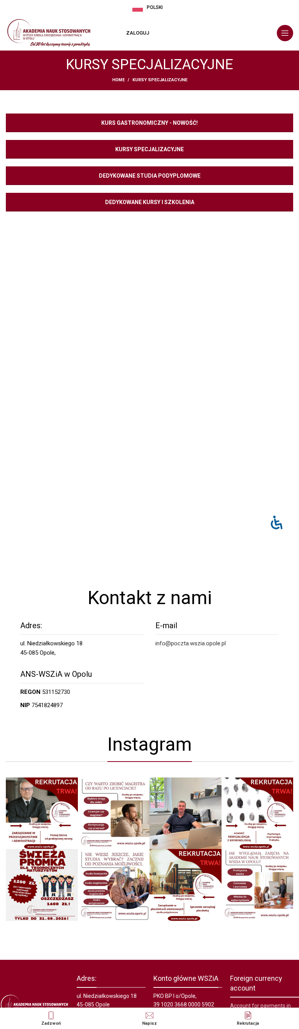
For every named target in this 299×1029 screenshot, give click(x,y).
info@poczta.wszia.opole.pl (190, 643)
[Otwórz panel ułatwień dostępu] (276, 522)
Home (118, 79)
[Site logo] (48, 32)
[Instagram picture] (41, 813)
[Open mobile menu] (285, 33)
